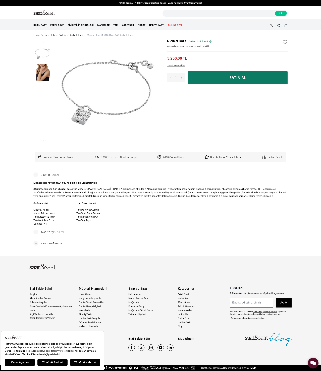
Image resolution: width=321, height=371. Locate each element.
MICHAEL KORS (176, 41)
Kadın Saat (183, 298)
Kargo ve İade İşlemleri (90, 298)
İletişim (33, 294)
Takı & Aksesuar (186, 306)
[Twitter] (141, 348)
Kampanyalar (185, 310)
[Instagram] (151, 348)
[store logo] (44, 12)
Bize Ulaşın (186, 338)
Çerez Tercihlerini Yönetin (42, 318)
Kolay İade (84, 310)
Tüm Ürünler (184, 302)
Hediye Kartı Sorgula (89, 318)
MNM (253, 368)
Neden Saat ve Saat (138, 298)
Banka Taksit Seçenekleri (91, 302)
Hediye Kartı (184, 322)
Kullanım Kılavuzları (89, 326)
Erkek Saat (183, 294)
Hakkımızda (134, 294)
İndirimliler (183, 314)
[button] (42, 42)
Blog (180, 326)
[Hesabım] (271, 25)
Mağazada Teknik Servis (140, 310)
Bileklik (62, 35)
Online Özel (183, 318)
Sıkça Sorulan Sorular (40, 298)
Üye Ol (284, 302)
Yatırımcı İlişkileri (136, 314)
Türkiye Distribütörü (198, 41)
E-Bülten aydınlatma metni (265, 311)
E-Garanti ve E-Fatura (90, 322)
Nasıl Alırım (84, 294)
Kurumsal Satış (136, 306)
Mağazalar (134, 302)
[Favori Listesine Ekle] (285, 42)
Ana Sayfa (41, 35)
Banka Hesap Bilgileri (90, 306)
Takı (53, 35)
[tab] (46, 174)
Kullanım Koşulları (38, 302)
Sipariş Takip (85, 314)
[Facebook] (132, 348)
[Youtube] (161, 348)
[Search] (281, 13)
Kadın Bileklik (76, 35)
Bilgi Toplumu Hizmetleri (41, 314)
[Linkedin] (170, 348)
